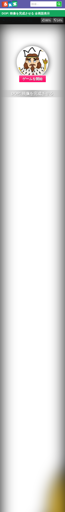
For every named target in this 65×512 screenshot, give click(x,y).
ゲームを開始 (32, 79)
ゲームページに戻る (19, 20)
